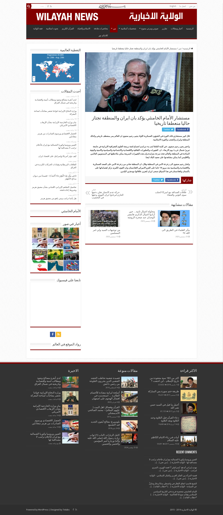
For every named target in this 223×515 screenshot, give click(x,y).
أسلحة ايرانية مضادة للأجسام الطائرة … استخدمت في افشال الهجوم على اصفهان (105, 395)
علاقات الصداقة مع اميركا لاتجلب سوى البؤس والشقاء (170, 192)
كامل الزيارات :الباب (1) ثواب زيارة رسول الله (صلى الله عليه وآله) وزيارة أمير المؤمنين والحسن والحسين (104, 439)
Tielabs (66, 509)
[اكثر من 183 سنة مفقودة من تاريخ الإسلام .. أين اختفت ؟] (189, 382)
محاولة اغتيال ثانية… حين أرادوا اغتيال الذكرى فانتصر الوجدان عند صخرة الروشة (141, 214)
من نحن (192, 6)
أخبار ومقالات (177, 28)
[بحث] (28, 6)
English (173, 6)
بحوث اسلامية (52, 28)
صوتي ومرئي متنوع (149, 28)
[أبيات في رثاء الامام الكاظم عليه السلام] (189, 441)
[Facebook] (48, 6)
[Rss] (51, 6)
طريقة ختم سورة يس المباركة (163, 391)
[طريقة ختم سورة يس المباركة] (189, 395)
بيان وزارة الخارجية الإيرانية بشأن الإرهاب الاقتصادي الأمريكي (47, 408)
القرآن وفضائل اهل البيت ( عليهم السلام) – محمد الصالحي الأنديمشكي (104, 410)
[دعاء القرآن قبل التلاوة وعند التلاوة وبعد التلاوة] (189, 425)
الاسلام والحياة (84, 28)
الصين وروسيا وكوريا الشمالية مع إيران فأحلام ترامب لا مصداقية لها (45, 436)
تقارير (164, 28)
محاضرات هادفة (101, 28)
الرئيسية (190, 28)
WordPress (43, 509)
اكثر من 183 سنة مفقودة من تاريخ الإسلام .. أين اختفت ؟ (164, 379)
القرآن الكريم (68, 28)
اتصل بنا (182, 6)
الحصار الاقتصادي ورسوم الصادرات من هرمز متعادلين (46, 422)
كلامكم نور (103, 35)
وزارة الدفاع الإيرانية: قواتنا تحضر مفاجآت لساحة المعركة (46, 394)
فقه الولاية (37, 28)
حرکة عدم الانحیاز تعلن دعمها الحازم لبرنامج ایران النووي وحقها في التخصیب (107, 194)
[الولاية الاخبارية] (156, 16)
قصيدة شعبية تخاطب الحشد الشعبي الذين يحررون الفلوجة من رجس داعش (104, 381)
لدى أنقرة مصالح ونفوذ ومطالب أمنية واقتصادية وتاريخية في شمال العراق (47, 381)
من (114, 28)
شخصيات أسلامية (128, 28)
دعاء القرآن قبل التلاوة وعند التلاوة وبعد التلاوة (165, 419)
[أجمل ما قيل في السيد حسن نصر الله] (189, 408)
